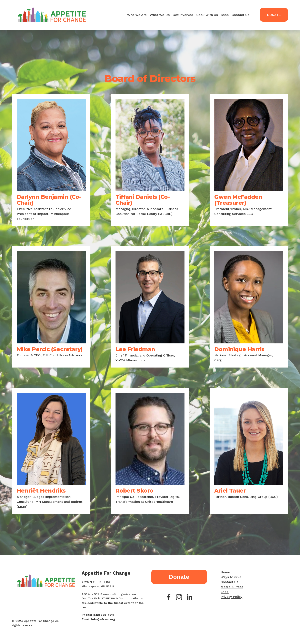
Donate (274, 15)
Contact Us (240, 15)
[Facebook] (169, 597)
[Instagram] (179, 597)
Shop (225, 15)
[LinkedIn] (189, 597)
